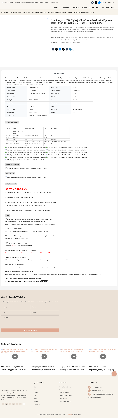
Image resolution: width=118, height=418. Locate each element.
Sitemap (69, 414)
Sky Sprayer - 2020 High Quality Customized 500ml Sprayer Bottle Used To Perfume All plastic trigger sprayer (63, 12)
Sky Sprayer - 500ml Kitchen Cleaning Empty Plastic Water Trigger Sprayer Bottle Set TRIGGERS (43, 368)
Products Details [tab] (59, 73)
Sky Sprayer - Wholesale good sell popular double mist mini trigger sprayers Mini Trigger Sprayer (72, 368)
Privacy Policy (77, 414)
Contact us (44, 281)
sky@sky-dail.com (97, 390)
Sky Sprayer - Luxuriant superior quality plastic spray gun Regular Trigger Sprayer (101, 368)
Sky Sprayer (4, 12)
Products (13, 12)
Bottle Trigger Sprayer (24, 12)
